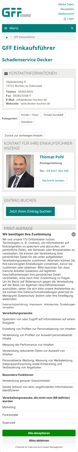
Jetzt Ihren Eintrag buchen (30, 211)
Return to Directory (23, 135)
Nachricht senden (53, 180)
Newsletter (67, 9)
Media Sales (66, 4)
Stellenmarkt (66, 13)
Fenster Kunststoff (53, 115)
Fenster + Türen (29, 115)
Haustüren (27, 122)
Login (68, 18)
